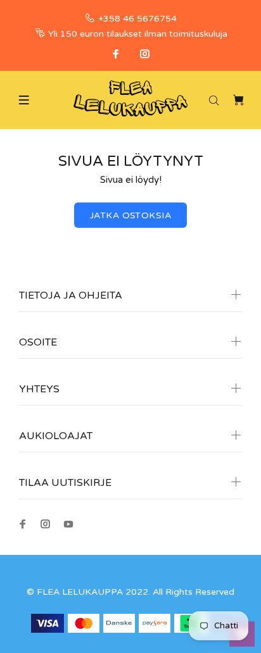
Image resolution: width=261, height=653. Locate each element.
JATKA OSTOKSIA (130, 215)
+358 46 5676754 (137, 18)
